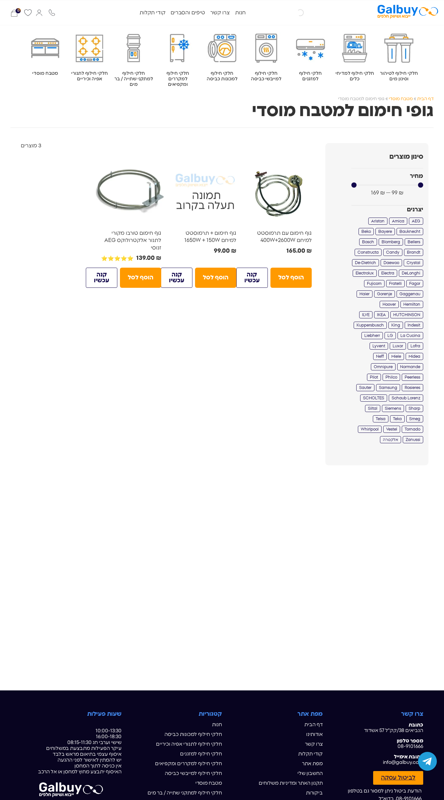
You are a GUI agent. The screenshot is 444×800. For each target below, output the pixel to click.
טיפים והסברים (188, 12)
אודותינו (314, 734)
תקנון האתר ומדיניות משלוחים (291, 783)
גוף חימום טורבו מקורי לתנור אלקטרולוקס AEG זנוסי (132, 240)
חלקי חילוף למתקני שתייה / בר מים (185, 793)
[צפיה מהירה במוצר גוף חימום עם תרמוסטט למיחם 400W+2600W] (307, 163)
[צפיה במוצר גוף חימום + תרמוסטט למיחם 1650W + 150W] (205, 190)
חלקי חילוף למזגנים (201, 754)
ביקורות (314, 793)
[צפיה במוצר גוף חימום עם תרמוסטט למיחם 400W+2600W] (280, 190)
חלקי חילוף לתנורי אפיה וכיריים (189, 744)
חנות (240, 12)
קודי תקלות (152, 12)
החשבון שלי (310, 773)
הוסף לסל (291, 278)
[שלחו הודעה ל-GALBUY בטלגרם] (427, 761)
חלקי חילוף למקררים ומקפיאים (188, 763)
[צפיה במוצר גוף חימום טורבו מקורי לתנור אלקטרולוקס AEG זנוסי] (130, 190)
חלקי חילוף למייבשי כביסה (193, 773)
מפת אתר (312, 763)
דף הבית (425, 99)
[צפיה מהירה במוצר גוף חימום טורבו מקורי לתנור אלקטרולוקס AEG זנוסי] (157, 163)
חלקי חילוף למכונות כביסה (193, 734)
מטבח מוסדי (401, 99)
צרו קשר (220, 12)
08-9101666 (410, 746)
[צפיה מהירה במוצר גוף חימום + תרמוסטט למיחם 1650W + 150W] (232, 163)
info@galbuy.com (403, 762)
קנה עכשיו (252, 278)
